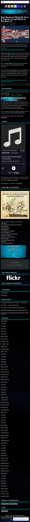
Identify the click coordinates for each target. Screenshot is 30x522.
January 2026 (4, 339)
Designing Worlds (5, 228)
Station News (4, 295)
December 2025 (5, 341)
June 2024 (3, 387)
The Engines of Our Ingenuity (8, 231)
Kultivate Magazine (5, 232)
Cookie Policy (14, 503)
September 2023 (5, 410)
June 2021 (3, 478)
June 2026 (3, 326)
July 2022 (3, 445)
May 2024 (3, 389)
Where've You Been (8, 81)
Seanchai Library (5, 238)
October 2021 (4, 468)
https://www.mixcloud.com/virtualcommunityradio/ (13, 49)
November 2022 (5, 435)
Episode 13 (14, 53)
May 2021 (3, 481)
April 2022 (3, 453)
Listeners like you (9, 243)
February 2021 (4, 488)
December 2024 (5, 372)
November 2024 (5, 374)
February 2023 (4, 427)
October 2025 (4, 346)
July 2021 (3, 476)
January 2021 (4, 491)
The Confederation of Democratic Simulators (11, 225)
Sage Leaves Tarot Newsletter (8, 237)
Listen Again (3, 80)
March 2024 (4, 394)
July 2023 (3, 415)
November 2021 (5, 465)
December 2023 (5, 402)
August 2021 (4, 473)
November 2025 (5, 344)
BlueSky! (8, 95)
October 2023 (4, 407)
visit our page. (17, 113)
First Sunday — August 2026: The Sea (10, 305)
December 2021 (5, 463)
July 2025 (3, 354)
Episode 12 (15, 63)
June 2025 (3, 356)
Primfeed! (19, 95)
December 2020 (5, 493)
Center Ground (4, 226)
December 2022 (5, 432)
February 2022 (4, 458)
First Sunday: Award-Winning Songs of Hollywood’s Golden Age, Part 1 (15, 313)
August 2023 (4, 412)
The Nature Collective (6, 235)
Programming (12, 23)
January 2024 (4, 399)
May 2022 (3, 450)
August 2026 (4, 321)
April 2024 (3, 392)
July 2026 (3, 323)
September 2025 (5, 349)
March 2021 (4, 486)
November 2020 (5, 496)
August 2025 (4, 351)
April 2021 (3, 483)
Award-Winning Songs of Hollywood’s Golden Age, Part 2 (14, 310)
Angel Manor (4, 223)
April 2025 (3, 361)
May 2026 (3, 328)
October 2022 (4, 438)
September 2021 (5, 471)
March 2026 (4, 334)
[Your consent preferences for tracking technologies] (21, 519)
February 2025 (4, 367)
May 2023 (3, 420)
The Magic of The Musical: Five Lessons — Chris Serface (14, 302)
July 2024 (3, 384)
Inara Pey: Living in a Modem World (9, 234)
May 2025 (3, 359)
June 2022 (3, 448)
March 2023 (4, 425)
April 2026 (3, 331)
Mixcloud (8, 80)
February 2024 (4, 397)
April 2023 (3, 422)
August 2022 (4, 443)
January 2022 (4, 460)
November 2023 (5, 405)
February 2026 (4, 336)
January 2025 (4, 369)
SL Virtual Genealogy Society (8, 240)
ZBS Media (3, 241)
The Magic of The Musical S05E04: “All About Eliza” (13, 307)
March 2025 (4, 364)
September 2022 (5, 440)
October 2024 (4, 377)
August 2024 (4, 382)
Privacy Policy (5, 503)
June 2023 (3, 417)
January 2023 (4, 430)
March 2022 (4, 455)
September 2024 (5, 379)
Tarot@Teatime (14, 80)
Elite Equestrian (4, 229)
